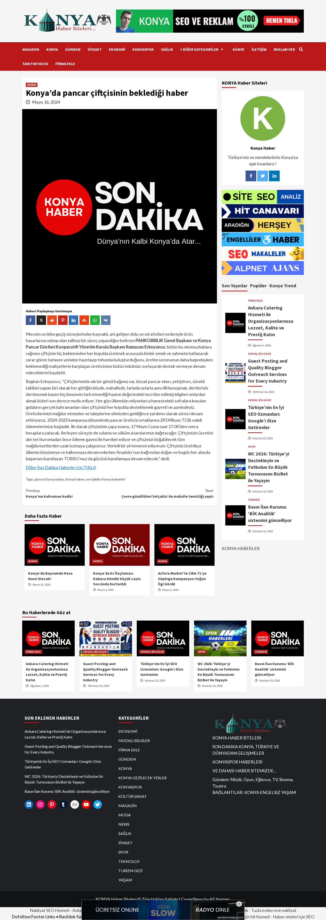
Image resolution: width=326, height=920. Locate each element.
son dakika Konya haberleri (105, 479)
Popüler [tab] (258, 285)
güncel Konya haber (49, 479)
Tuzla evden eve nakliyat (273, 910)
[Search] (301, 49)
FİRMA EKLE (65, 63)
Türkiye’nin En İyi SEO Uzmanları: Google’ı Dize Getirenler (161, 669)
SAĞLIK (167, 49)
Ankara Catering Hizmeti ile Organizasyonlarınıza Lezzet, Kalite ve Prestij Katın (270, 321)
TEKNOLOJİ (128, 861)
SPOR (251, 446)
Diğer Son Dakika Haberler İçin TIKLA (61, 467)
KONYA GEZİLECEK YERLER (142, 777)
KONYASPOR (143, 49)
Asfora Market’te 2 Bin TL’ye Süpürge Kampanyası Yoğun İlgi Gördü (182, 578)
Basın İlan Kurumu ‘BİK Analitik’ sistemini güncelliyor (270, 513)
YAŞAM (125, 880)
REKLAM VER (284, 49)
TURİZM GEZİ (130, 870)
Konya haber (74, 479)
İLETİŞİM (259, 49)
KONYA (52, 49)
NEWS (123, 824)
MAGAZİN (127, 805)
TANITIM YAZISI (35, 63)
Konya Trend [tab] (282, 285)
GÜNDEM (72, 49)
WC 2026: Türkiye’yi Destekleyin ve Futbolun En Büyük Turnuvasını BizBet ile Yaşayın (268, 467)
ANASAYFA (30, 49)
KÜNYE (238, 49)
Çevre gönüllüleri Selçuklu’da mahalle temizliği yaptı (167, 493)
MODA (124, 815)
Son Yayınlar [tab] (234, 285)
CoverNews (192, 899)
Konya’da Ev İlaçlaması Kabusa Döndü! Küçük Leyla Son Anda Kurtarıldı (117, 578)
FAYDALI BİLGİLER (259, 353)
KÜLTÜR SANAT (132, 796)
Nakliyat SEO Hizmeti (49, 910)
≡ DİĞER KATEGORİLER (199, 49)
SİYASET (95, 49)
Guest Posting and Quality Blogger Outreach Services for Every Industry (68, 749)
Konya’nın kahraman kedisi (49, 493)
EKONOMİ (117, 49)
